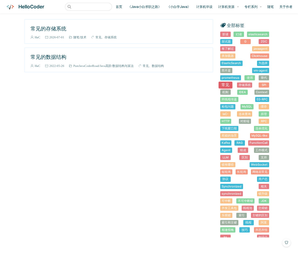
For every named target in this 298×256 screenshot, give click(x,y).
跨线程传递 (229, 99)
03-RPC (262, 99)
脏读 (225, 34)
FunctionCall (259, 142)
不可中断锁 (245, 201)
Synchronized (231, 186)
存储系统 (111, 37)
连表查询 (245, 114)
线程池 (247, 208)
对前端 (244, 121)
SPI (264, 85)
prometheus (230, 77)
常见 (98, 37)
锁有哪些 (228, 164)
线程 (248, 222)
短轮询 (226, 172)
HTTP (226, 121)
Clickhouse (260, 56)
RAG (240, 142)
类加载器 (228, 56)
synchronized (231, 193)
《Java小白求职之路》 (144, 7)
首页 (119, 7)
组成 (243, 150)
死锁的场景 (229, 135)
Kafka (226, 142)
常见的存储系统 (48, 28)
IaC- (225, 114)
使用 (250, 77)
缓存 (264, 106)
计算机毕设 (204, 7)
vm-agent (261, 70)
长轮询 (241, 172)
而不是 (226, 70)
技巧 (245, 230)
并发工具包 (229, 208)
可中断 (226, 201)
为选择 (263, 63)
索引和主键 (229, 222)
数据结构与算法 (123, 65)
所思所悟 (261, 230)
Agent (226, 150)
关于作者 (285, 7)
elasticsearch (258, 34)
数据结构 (158, 65)
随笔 (270, 7)
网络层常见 (260, 172)
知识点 (263, 237)
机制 (225, 92)
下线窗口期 (229, 128)
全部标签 (235, 25)
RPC (264, 121)
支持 (264, 157)
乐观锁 (226, 215)
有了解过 (228, 48)
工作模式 (261, 150)
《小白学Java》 (179, 7)
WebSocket (259, 164)
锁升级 (263, 193)
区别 (245, 157)
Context (262, 92)
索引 (242, 215)
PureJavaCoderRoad (86, 65)
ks (225, 237)
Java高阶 (106, 65)
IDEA (242, 92)
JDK (264, 201)
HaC (37, 37)
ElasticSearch (231, 63)
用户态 (263, 179)
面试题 (226, 41)
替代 (264, 77)
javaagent (261, 48)
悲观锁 (263, 208)
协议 (225, 179)
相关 (264, 186)
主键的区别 (260, 215)
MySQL (247, 106)
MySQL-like (259, 135)
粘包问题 (228, 106)
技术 (83, 37)
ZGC (264, 41)
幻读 (239, 34)
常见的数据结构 (48, 57)
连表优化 (261, 128)
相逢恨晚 (228, 230)
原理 (264, 114)
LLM (225, 157)
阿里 (264, 222)
